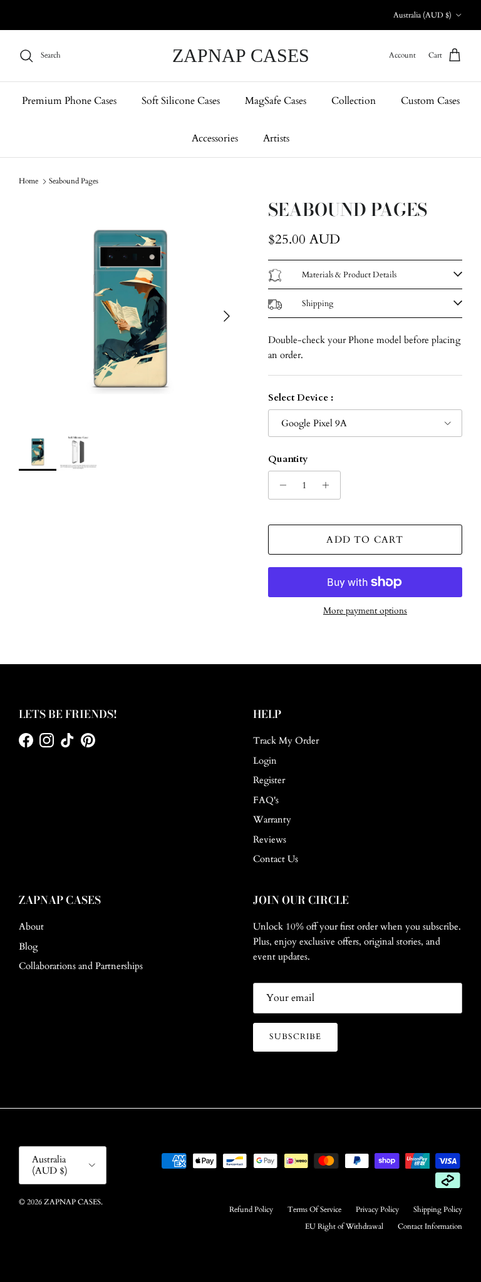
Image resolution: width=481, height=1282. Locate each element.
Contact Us (275, 859)
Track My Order (286, 740)
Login (265, 760)
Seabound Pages (73, 181)
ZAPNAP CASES (72, 1202)
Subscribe (295, 1036)
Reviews (269, 839)
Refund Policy (251, 1209)
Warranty (272, 819)
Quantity (288, 459)
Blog (28, 946)
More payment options (365, 611)
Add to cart (364, 539)
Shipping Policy (437, 1209)
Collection (353, 101)
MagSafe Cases (275, 101)
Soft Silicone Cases (181, 101)
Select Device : (300, 397)
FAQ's (266, 800)
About (31, 926)
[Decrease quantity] (280, 485)
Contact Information (430, 1226)
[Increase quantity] (329, 485)
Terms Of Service (314, 1209)
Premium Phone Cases (69, 101)
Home (28, 181)
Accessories (215, 138)
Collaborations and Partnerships (81, 966)
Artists (276, 138)
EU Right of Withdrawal (344, 1226)
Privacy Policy (377, 1209)
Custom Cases (430, 101)
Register (269, 780)
